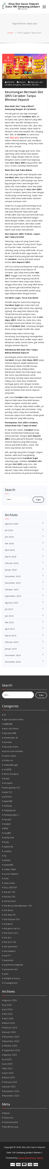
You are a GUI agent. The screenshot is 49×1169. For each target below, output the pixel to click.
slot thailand (9, 951)
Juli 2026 (9, 530)
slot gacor (17, 84)
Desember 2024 (13, 655)
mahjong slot (10, 810)
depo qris (34, 82)
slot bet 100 (9, 892)
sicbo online (9, 883)
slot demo (8, 910)
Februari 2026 (12, 563)
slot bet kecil (10, 901)
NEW (6, 828)
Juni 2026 (9, 536)
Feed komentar (11, 1122)
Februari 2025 (12, 642)
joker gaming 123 (12, 787)
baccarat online (11, 746)
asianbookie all (11, 737)
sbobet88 (8, 864)
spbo (6, 973)
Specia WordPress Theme (30, 1157)
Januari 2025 (11, 648)
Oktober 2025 (12, 589)
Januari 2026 (11, 569)
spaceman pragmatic (13, 964)
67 (5, 715)
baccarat (8, 742)
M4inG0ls (10, 82)
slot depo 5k (9, 914)
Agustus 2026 (11, 523)
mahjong (8, 805)
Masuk (7, 1113)
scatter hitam (10, 869)
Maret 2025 (10, 635)
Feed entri (8, 1117)
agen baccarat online (13, 719)
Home (10, 32)
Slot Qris (35, 84)
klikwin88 (8, 801)
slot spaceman (11, 946)
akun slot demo (11, 728)
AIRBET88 (8, 724)
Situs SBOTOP (10, 887)
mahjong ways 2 (11, 814)
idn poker (8, 783)
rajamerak (8, 846)
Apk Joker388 (10, 733)
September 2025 (13, 596)
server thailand (11, 874)
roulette (7, 851)
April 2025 (10, 629)
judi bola (8, 796)
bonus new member (13, 751)
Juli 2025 (9, 609)
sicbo (6, 878)
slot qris (22, 82)
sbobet (7, 860)
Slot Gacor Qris (11, 932)
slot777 (7, 955)
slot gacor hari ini (12, 928)
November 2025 (13, 582)
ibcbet (6, 778)
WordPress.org (11, 1126)
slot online (26, 84)
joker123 (8, 792)
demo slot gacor (11, 773)
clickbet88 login (11, 765)
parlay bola (9, 837)
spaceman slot (11, 969)
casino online (10, 755)
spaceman (8, 960)
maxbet (7, 823)
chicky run (8, 760)
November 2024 (13, 661)
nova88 (7, 833)
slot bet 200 (9, 896)
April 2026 (10, 550)
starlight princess (12, 978)
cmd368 (7, 769)
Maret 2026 (10, 556)
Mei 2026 (9, 543)
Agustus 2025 (11, 602)
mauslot (7, 819)
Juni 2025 (9, 615)
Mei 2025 (9, 622)
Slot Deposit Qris (12, 919)
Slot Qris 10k (10, 942)
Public (6, 842)
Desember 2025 (13, 576)
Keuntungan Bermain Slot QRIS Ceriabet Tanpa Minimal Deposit (24, 96)
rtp (5, 855)
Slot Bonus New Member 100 (18, 905)
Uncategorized (10, 982)
